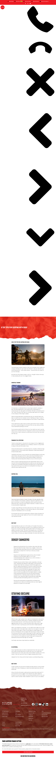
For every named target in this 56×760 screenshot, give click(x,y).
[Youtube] (40, 704)
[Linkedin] (47, 704)
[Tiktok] (43, 704)
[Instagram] (36, 704)
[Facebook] (33, 704)
